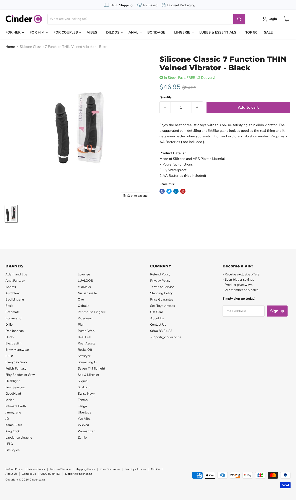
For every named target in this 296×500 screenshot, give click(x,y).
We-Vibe (84, 418)
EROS (9, 356)
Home (10, 47)
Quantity (165, 97)
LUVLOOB (85, 280)
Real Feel (84, 337)
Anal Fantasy (15, 280)
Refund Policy (160, 274)
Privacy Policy (160, 280)
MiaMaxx (84, 287)
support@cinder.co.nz (165, 337)
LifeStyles (12, 450)
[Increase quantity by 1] (197, 107)
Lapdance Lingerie (18, 437)
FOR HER (13, 32)
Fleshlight (12, 381)
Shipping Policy (161, 293)
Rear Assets (86, 343)
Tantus (83, 400)
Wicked (83, 425)
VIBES (92, 32)
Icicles (9, 400)
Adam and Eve (16, 274)
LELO (9, 444)
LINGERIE (182, 32)
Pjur (81, 324)
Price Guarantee (161, 299)
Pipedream (86, 318)
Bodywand (13, 318)
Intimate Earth (15, 406)
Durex (9, 337)
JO (7, 418)
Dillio (9, 324)
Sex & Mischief (88, 375)
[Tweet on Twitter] (169, 191)
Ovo (81, 299)
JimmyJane (13, 412)
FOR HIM (37, 32)
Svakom (83, 387)
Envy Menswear (17, 349)
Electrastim (13, 343)
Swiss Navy (86, 393)
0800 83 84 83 (161, 331)
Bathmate (12, 312)
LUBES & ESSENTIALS (218, 32)
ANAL (133, 32)
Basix (9, 306)
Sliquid (83, 381)
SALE (268, 32)
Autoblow (12, 293)
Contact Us (158, 324)
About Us (157, 318)
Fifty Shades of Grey (20, 375)
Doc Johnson (14, 331)
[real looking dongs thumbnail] (11, 213)
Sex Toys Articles (162, 306)
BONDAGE (156, 32)
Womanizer (86, 431)
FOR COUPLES (66, 32)
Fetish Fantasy (15, 368)
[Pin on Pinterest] (182, 191)
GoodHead (13, 393)
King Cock (12, 431)
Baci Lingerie (14, 299)
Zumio (82, 437)
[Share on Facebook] (162, 191)
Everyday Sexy (16, 362)
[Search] (239, 19)
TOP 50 (251, 32)
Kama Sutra (13, 425)
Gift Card (156, 312)
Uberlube (84, 412)
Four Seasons (15, 387)
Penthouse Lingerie (92, 312)
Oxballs (83, 306)
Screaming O (87, 362)
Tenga (82, 406)
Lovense (84, 274)
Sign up (277, 311)
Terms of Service (162, 287)
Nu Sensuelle (87, 293)
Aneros (10, 287)
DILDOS (113, 32)
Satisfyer (84, 356)
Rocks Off (85, 349)
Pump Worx (86, 331)
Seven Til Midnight (91, 368)
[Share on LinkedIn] (176, 191)
